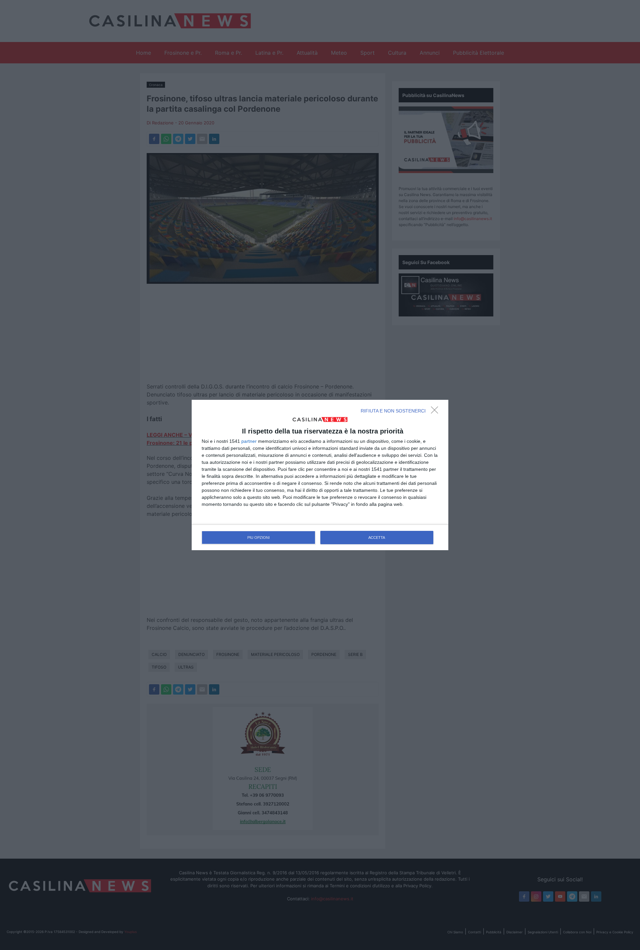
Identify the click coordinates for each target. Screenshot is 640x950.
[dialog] (320, 475)
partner (249, 441)
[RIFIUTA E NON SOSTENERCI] (436, 411)
